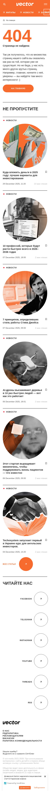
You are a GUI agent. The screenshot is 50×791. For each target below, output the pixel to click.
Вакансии (8, 738)
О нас (6, 731)
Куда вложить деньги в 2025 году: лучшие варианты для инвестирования (20, 175)
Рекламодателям (13, 736)
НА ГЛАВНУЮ (18, 88)
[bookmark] (46, 172)
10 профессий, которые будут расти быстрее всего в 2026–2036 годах (21, 249)
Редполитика (11, 733)
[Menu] (45, 4)
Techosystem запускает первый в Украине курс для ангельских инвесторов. (22, 543)
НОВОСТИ (11, 120)
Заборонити (39, 787)
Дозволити (25, 787)
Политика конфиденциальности (22, 741)
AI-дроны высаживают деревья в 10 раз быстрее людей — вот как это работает (22, 393)
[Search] (4, 4)
